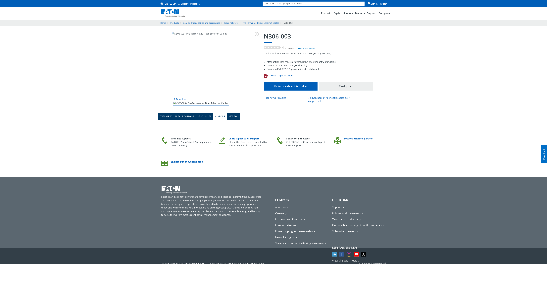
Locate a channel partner (358, 138)
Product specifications (281, 75)
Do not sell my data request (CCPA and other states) (236, 263)
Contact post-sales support (244, 138)
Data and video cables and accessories (202, 23)
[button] (544, 154)
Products (174, 23)
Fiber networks (231, 23)
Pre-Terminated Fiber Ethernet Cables (261, 23)
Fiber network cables (275, 97)
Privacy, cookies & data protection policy (182, 263)
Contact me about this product (290, 86)
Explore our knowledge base (187, 161)
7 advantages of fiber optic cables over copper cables (329, 99)
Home (163, 23)
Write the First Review (306, 48)
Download (181, 99)
